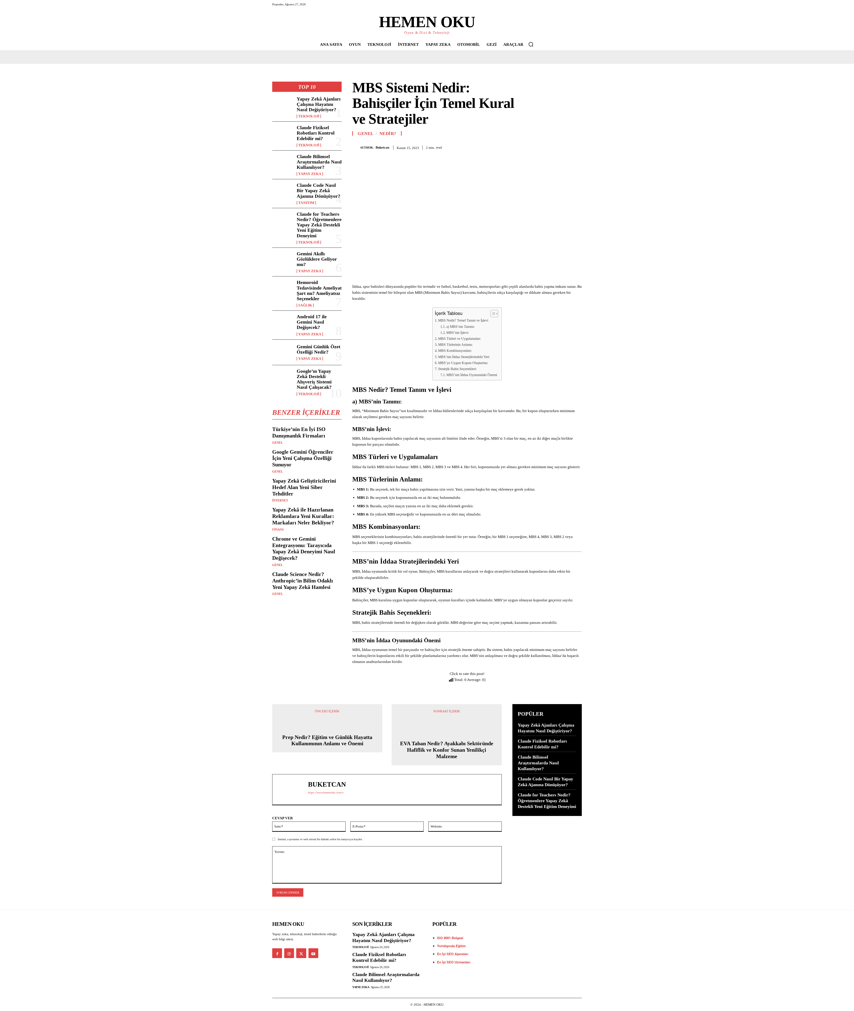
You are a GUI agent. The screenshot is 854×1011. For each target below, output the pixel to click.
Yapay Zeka (309, 174)
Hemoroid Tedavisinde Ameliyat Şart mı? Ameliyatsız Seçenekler (319, 290)
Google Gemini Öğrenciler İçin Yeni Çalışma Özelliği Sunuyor (302, 458)
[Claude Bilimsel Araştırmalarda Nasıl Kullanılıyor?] (282, 163)
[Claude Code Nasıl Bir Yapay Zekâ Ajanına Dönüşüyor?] (282, 192)
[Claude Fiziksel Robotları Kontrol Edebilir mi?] (282, 134)
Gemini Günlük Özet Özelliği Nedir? (318, 349)
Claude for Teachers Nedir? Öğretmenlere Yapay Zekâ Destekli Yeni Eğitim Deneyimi (319, 224)
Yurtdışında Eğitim (451, 945)
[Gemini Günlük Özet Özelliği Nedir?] (282, 352)
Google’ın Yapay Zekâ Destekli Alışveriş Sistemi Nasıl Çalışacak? (314, 379)
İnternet (280, 500)
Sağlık (305, 305)
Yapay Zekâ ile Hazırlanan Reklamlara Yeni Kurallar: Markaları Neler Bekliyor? (303, 516)
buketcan (382, 147)
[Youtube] (313, 953)
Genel (277, 442)
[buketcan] (356, 147)
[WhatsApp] (566, 146)
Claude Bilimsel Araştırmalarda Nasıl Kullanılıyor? (319, 162)
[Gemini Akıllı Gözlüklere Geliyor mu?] (282, 260)
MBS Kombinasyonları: (455, 350)
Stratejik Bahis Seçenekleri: (457, 369)
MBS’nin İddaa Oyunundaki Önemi (471, 375)
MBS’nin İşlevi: (457, 332)
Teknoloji (308, 116)
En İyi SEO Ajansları (453, 953)
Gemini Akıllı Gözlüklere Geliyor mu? (317, 259)
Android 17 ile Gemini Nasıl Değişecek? (312, 322)
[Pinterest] (556, 146)
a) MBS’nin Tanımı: (460, 326)
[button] (531, 44)
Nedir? (387, 133)
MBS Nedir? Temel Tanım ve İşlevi (463, 320)
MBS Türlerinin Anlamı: (455, 344)
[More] (577, 146)
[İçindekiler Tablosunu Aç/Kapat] (492, 313)
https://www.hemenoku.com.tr (326, 792)
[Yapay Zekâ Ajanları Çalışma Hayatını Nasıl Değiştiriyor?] (282, 105)
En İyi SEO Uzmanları (453, 962)
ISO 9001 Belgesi (450, 937)
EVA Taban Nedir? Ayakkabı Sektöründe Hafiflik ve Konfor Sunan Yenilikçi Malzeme (446, 750)
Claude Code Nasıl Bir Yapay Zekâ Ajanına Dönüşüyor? (318, 190)
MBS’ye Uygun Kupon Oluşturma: (463, 363)
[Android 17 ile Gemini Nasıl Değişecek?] (282, 323)
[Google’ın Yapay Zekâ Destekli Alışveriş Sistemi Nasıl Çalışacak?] (282, 378)
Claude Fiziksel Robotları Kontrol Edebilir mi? (315, 133)
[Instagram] (289, 953)
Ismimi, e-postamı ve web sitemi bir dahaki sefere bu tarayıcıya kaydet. (320, 839)
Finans (278, 529)
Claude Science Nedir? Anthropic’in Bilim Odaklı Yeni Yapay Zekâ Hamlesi (302, 580)
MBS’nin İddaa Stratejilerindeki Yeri (463, 357)
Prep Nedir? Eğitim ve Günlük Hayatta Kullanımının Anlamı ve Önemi (327, 740)
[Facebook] (536, 146)
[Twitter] (546, 146)
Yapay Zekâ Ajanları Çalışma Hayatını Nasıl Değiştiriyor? (318, 104)
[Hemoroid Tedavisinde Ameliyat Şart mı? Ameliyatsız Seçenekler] (282, 289)
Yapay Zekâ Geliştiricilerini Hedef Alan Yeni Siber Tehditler (304, 487)
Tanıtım (306, 203)
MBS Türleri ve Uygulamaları (459, 338)
